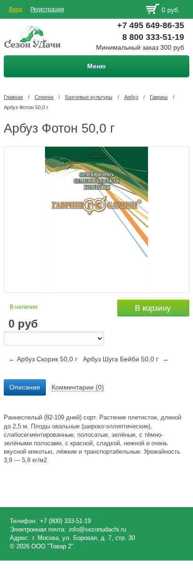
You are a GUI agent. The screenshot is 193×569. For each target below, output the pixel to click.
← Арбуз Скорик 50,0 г (42, 359)
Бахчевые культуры (88, 97)
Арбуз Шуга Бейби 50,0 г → (126, 359)
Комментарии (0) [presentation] (78, 387)
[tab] (25, 387)
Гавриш (159, 97)
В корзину (153, 308)
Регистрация (47, 9)
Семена (44, 97)
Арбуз (131, 97)
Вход (15, 9)
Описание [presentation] (24, 387)
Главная (13, 97)
